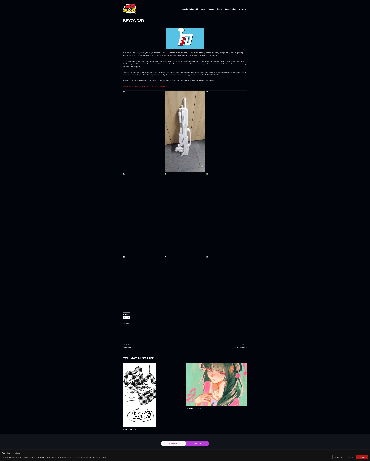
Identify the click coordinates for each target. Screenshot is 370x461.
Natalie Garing (194, 409)
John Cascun (130, 430)
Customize (337, 457)
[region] (185, 455)
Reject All (350, 457)
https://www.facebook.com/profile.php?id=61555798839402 (144, 86)
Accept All (362, 457)
